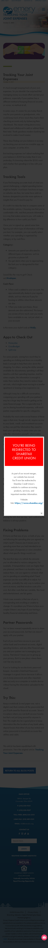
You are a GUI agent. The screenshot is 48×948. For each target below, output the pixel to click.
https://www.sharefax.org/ (29, 502)
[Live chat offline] (44, 937)
